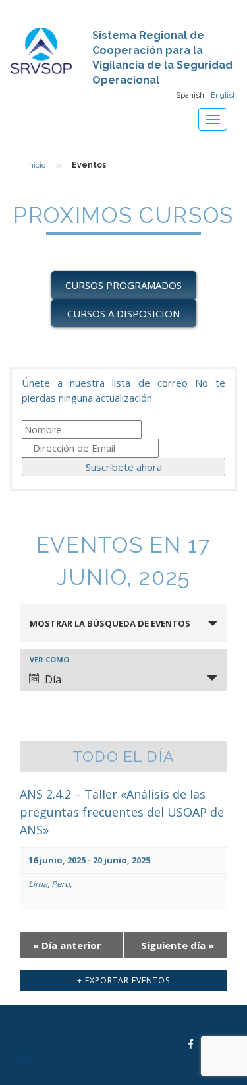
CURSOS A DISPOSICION (123, 313)
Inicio (36, 165)
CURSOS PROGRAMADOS (123, 285)
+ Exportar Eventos (123, 980)
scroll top (25, 1058)
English (224, 95)
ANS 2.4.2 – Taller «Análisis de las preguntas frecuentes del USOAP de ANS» (122, 812)
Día (53, 679)
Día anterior (67, 945)
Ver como (49, 659)
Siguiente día (177, 945)
